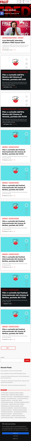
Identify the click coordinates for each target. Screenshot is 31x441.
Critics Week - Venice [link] (17, 400)
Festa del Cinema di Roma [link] (7, 402)
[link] (2, 13)
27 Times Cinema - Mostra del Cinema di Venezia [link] (12, 393)
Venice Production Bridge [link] (7, 417)
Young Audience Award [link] (20, 417)
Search (2, 357)
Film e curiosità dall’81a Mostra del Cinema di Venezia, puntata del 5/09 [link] (14, 77)
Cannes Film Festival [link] (6, 400)
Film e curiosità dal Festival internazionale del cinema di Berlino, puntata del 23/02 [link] (13, 152)
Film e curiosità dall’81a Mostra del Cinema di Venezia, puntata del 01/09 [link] (14, 114)
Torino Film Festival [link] (6, 415)
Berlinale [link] (5, 147)
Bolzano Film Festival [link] (23, 398)
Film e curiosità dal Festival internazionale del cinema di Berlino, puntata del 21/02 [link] (13, 223)
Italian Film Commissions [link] (7, 408)
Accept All (15, 433)
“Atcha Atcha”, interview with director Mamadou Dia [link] (13, 385)
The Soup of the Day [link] (22, 109)
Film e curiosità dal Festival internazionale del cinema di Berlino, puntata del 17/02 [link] (15, 295)
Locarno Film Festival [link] (6, 410)
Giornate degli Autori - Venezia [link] (16, 404)
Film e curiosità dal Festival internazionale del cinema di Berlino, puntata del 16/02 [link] (13, 331)
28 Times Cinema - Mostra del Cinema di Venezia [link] (12, 394)
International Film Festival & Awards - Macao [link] (12, 406)
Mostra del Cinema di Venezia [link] (9, 37)
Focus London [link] (4, 404)
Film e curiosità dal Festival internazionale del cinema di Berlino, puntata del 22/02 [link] (13, 187)
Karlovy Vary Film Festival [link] (20, 408)
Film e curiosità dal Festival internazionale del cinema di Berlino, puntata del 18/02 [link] (13, 259)
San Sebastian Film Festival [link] (20, 411)
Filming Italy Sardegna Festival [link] (21, 402)
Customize (15, 436)
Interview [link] (20, 37)
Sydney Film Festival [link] (17, 413)
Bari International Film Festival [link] (21, 396)
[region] (15, 431)
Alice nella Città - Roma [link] (7, 396)
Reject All (15, 438)
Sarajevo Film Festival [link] (6, 413)
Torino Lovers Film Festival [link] (18, 415)
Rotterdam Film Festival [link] (7, 411)
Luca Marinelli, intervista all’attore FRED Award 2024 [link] (13, 41)
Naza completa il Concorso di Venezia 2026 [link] (11, 371)
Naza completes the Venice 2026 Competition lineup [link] (13, 373)
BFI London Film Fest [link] (11, 398)
